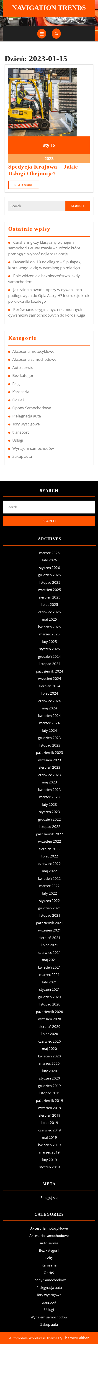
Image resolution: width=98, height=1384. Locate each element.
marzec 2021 (49, 974)
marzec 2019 (49, 1152)
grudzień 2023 (49, 737)
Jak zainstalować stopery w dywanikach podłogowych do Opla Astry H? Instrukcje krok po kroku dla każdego (48, 295)
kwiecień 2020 (49, 1056)
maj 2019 (49, 1137)
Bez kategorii (23, 375)
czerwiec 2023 (49, 775)
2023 (49, 158)
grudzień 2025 (49, 575)
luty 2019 (49, 1159)
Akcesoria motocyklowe (33, 351)
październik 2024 (49, 671)
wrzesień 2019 (49, 1107)
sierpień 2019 (49, 1115)
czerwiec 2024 (49, 700)
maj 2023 (49, 782)
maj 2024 (49, 708)
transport (20, 432)
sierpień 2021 (49, 937)
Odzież (18, 399)
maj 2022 (49, 871)
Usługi (17, 440)
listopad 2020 (49, 1004)
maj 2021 (49, 959)
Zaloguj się (49, 1197)
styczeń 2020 (49, 1078)
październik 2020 (49, 1011)
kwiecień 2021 (49, 967)
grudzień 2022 (49, 819)
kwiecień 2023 (49, 789)
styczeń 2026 (49, 567)
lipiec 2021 (49, 945)
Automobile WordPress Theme (33, 1338)
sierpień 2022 (49, 849)
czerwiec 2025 (49, 612)
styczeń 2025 (49, 649)
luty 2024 (49, 730)
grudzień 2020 (49, 997)
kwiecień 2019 (49, 1145)
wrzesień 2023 (49, 760)
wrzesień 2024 (49, 678)
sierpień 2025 (49, 597)
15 (52, 145)
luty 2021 (49, 982)
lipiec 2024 (49, 693)
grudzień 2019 (49, 1085)
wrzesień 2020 (49, 1019)
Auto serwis (22, 367)
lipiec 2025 (49, 604)
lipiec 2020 (49, 1033)
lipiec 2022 (49, 856)
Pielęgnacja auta (26, 416)
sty (46, 145)
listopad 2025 (49, 582)
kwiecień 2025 (49, 626)
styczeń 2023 (49, 811)
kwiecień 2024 (49, 715)
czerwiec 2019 (49, 1130)
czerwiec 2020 (49, 1041)
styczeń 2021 (49, 989)
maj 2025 (49, 619)
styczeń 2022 (49, 900)
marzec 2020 (49, 1063)
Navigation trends (49, 7)
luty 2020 (49, 1071)
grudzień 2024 (49, 656)
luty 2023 (49, 804)
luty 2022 (49, 893)
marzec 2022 (49, 885)
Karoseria (20, 391)
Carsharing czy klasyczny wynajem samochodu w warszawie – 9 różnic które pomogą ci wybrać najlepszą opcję (44, 248)
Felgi (16, 383)
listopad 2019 (49, 1093)
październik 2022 (49, 834)
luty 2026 (49, 560)
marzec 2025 (49, 634)
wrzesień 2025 (49, 589)
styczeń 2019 (49, 1167)
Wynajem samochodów (33, 448)
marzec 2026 (49, 552)
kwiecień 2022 (49, 878)
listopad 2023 (49, 745)
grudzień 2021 (49, 908)
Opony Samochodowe (31, 407)
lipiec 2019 (49, 1122)
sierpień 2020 (49, 1026)
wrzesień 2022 (49, 841)
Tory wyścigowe (26, 424)
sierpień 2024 (49, 686)
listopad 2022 (49, 826)
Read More (26, 185)
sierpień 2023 (49, 767)
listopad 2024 (49, 663)
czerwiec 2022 (49, 863)
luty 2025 (49, 641)
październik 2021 (49, 923)
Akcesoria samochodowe (34, 359)
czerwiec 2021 (49, 952)
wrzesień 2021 (49, 930)
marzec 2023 (49, 797)
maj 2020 (49, 1048)
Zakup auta (22, 456)
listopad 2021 (49, 915)
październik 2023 (49, 752)
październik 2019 (49, 1100)
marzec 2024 (49, 723)
